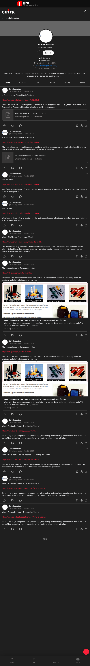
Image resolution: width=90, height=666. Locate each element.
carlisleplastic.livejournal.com (29, 116)
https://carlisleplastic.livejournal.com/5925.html (20, 100)
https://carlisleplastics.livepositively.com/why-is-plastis (24, 488)
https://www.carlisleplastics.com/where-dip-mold (22, 242)
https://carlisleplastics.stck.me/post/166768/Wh (21, 459)
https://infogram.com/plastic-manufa (17, 273)
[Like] (5, 125)
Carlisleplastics (15, 89)
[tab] (7, 83)
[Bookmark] (77, 125)
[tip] (21, 125)
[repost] (13, 125)
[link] (29, 91)
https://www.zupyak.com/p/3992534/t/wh (19, 431)
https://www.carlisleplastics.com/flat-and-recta (21, 184)
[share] (81, 125)
